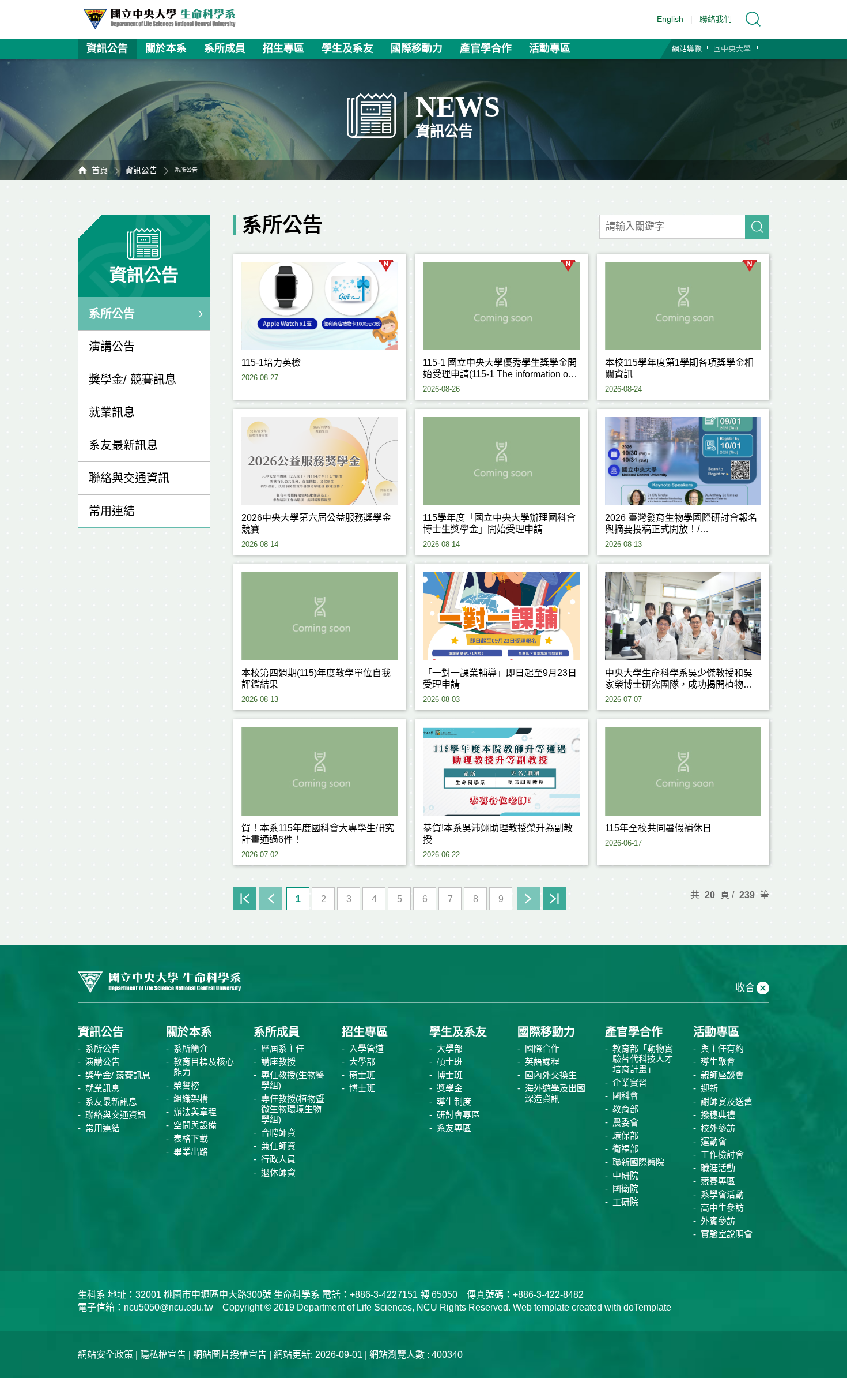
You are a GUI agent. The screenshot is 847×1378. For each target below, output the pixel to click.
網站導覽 (687, 48)
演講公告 (112, 346)
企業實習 (629, 1082)
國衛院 (625, 1188)
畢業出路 (190, 1152)
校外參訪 (718, 1128)
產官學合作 (486, 48)
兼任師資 (278, 1146)
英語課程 (542, 1062)
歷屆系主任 (282, 1048)
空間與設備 (195, 1125)
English (670, 19)
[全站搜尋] (753, 19)
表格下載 (190, 1138)
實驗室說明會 (727, 1234)
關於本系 (166, 48)
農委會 (625, 1122)
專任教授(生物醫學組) (292, 1080)
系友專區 (454, 1128)
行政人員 (278, 1159)
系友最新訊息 (123, 445)
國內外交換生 (551, 1075)
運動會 (714, 1141)
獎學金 (450, 1088)
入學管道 (366, 1048)
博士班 (362, 1088)
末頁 (554, 898)
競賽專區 (718, 1181)
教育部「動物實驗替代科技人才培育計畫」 (642, 1058)
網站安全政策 (105, 1355)
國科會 (625, 1096)
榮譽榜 (186, 1085)
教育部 (625, 1109)
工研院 (625, 1202)
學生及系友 (347, 48)
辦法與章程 (195, 1112)
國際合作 (542, 1048)
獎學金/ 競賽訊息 (132, 379)
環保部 (625, 1135)
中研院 (625, 1175)
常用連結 (112, 511)
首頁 (100, 170)
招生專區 (283, 48)
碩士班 (362, 1075)
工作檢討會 (722, 1154)
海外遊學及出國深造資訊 (555, 1093)
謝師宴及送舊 (727, 1101)
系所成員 (224, 48)
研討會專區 (458, 1115)
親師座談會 (722, 1075)
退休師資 (278, 1172)
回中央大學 (732, 48)
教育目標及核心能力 (203, 1067)
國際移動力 (417, 48)
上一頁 (270, 898)
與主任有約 (722, 1048)
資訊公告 (107, 48)
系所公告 (112, 313)
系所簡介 (190, 1048)
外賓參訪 (718, 1221)
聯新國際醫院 (638, 1162)
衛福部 (625, 1149)
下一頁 (528, 898)
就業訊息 (112, 412)
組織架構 (190, 1098)
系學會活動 (722, 1194)
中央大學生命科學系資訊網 (164, 19)
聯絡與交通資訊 (129, 478)
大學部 (362, 1062)
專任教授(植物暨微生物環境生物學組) (292, 1109)
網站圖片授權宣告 (230, 1355)
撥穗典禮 (718, 1115)
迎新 (709, 1088)
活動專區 (549, 48)
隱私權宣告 (163, 1355)
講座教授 (278, 1062)
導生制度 (454, 1101)
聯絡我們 (715, 19)
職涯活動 (718, 1168)
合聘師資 (278, 1132)
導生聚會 (718, 1062)
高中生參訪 (722, 1207)
